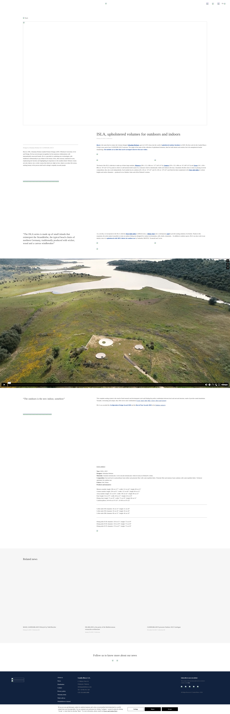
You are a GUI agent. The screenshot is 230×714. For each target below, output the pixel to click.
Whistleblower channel (64, 701)
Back (26, 18)
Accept (170, 709)
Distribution (61, 684)
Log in (219, 4)
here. (189, 682)
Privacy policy (62, 691)
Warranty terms (62, 694)
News (59, 681)
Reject (153, 709)
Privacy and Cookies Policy (110, 711)
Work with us (61, 698)
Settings (135, 709)
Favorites (213, 4)
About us (60, 677)
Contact (60, 688)
